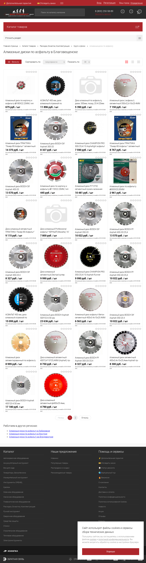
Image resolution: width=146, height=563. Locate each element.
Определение (136, 3)
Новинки (54, 458)
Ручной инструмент (11, 511)
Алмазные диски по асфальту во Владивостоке (31, 437)
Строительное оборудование (15, 531)
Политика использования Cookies (113, 502)
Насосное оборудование (13, 497)
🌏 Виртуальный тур (107, 473)
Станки (6, 526)
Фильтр (15, 62)
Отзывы (102, 516)
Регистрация (109, 3)
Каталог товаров (17, 26)
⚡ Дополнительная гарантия (17, 3)
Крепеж (6, 487)
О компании (104, 482)
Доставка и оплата (106, 492)
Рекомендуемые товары (61, 473)
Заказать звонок (103, 14)
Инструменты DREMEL (13, 482)
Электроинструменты (12, 540)
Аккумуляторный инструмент (15, 463)
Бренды (102, 521)
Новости (102, 507)
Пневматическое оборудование (16, 502)
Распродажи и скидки (60, 468)
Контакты (103, 487)
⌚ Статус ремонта (107, 468)
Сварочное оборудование (14, 516)
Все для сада (8, 468)
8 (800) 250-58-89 (104, 11)
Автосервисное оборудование (16, 458)
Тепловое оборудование (13, 536)
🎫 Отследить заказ (46, 3)
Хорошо (110, 551)
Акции (101, 511)
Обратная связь (15, 559)
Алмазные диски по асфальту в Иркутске (28, 434)
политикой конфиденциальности (113, 539)
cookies (93, 539)
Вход (99, 3)
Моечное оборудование (13, 492)
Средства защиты (11, 521)
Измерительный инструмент (15, 477)
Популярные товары (59, 463)
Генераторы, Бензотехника (14, 473)
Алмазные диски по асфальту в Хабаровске (29, 431)
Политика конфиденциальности (112, 497)
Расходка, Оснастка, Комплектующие (19, 507)
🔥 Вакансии (104, 477)
